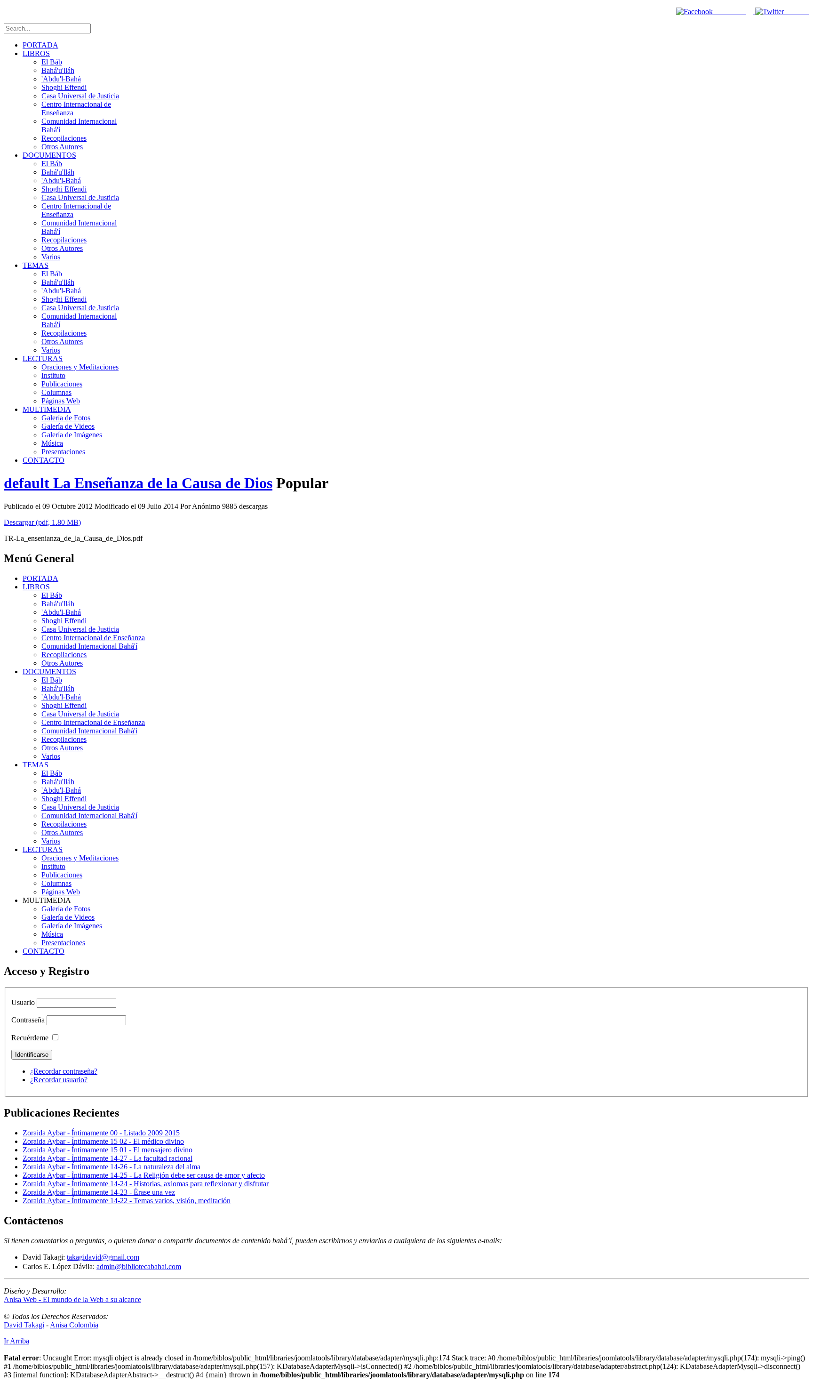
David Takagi (24, 1325)
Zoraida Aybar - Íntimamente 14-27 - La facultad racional (107, 1158)
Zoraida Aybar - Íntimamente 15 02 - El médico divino (103, 1141)
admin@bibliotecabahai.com (138, 1266)
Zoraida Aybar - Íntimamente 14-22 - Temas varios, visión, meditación (127, 1201)
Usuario (23, 1002)
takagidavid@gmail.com (103, 1257)
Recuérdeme (29, 1038)
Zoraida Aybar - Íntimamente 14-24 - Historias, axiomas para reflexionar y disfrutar (146, 1184)
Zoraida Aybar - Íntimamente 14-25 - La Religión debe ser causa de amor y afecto (144, 1175)
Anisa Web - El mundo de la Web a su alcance (72, 1299)
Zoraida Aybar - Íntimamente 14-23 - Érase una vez (99, 1192)
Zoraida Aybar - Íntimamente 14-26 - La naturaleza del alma (111, 1167)
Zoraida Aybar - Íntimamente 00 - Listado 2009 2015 (101, 1133)
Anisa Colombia (74, 1325)
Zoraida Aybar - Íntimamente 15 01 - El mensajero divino (107, 1150)
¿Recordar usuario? (59, 1080)
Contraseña (28, 1020)
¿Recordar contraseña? (63, 1071)
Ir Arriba (16, 1341)
